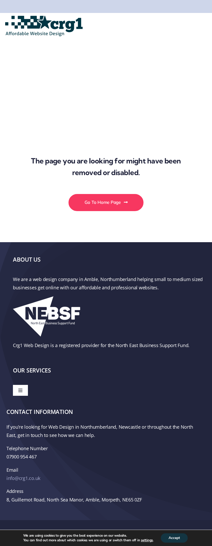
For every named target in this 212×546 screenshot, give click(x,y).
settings (147, 540)
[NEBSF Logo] (46, 299)
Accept (174, 537)
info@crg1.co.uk (23, 478)
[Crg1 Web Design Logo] (44, 18)
